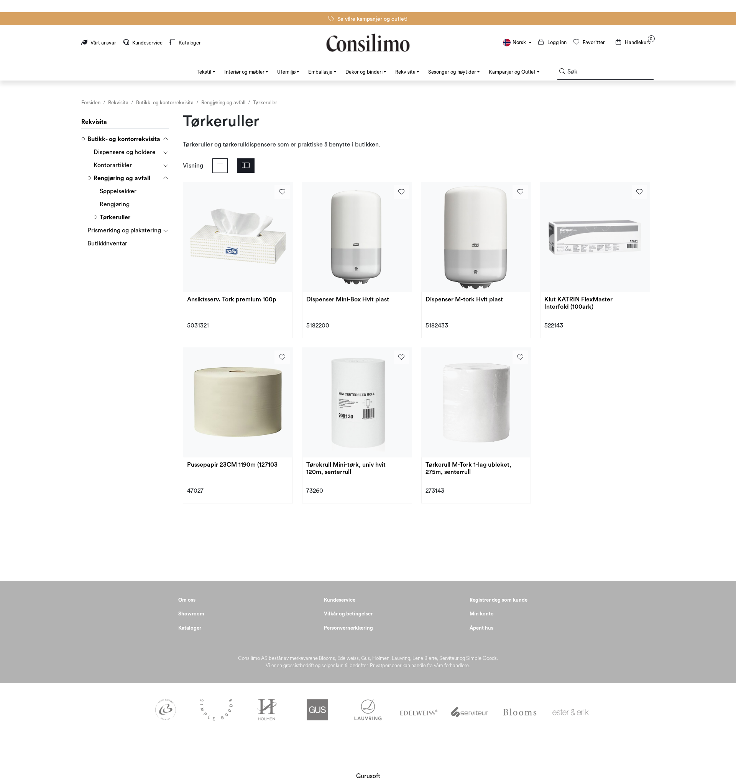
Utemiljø (286, 71)
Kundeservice (147, 42)
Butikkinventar (107, 243)
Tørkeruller (115, 217)
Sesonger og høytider (452, 71)
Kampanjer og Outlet (512, 71)
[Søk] (562, 72)
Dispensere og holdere (125, 152)
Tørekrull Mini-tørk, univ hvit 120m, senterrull (346, 468)
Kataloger (189, 42)
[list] (220, 165)
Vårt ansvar (103, 42)
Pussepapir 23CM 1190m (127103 (232, 465)
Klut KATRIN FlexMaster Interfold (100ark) (578, 303)
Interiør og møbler (244, 71)
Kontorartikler (113, 165)
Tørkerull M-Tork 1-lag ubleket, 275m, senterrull (468, 468)
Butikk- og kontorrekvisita (123, 139)
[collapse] (165, 139)
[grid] (246, 165)
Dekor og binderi (364, 71)
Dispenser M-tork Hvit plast (464, 299)
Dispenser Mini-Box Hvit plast (347, 299)
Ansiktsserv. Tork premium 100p (231, 299)
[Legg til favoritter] (282, 192)
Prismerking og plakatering (124, 230)
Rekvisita (405, 71)
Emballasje (320, 71)
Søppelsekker (118, 191)
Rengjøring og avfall (122, 178)
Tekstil (204, 71)
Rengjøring (115, 204)
